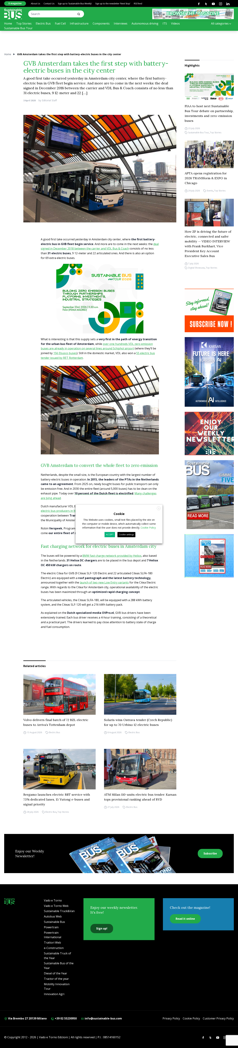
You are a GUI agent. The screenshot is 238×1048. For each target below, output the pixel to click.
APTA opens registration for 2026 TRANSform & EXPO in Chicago (206, 178)
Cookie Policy (191, 1018)
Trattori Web (52, 942)
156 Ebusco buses (65, 353)
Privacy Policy (171, 1018)
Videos (175, 23)
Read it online (185, 919)
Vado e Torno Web (56, 906)
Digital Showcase (196, 267)
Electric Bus (43, 23)
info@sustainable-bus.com (103, 1018)
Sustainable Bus (54, 922)
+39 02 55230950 (65, 1018)
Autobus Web (53, 916)
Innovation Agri (54, 994)
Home (8, 23)
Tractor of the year (56, 979)
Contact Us (49, 3)
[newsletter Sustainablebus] (211, 433)
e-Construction (54, 948)
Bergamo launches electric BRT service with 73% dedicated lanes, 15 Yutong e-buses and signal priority (56, 799)
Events (210, 190)
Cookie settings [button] (126, 534)
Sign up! (101, 928)
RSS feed (138, 3)
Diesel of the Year (55, 973)
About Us (35, 3)
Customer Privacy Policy (218, 1018)
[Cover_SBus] (211, 494)
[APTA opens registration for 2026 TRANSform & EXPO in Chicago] (209, 154)
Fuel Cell (60, 23)
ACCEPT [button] (110, 534)
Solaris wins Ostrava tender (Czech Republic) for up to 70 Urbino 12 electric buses (138, 722)
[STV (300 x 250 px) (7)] (211, 556)
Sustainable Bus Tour (18, 28)
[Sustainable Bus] (13, 14)
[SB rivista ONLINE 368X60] (193, 14)
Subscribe (210, 853)
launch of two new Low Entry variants (104, 582)
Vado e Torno (53, 900)
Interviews (120, 23)
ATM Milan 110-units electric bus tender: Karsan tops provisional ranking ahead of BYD (140, 797)
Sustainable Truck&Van (59, 911)
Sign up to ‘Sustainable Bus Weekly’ (75, 3)
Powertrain (51, 927)
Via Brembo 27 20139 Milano (27, 1018)
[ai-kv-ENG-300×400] (211, 372)
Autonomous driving (145, 23)
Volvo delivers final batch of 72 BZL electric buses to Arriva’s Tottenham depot (55, 722)
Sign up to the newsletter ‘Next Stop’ (112, 3)
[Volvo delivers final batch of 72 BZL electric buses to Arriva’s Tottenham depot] (59, 694)
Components (101, 23)
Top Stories (24, 23)
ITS (165, 23)
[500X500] (99, 305)
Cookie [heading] (119, 514)
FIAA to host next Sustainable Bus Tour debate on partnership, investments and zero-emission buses (209, 113)
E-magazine (15, 3)
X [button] (158, 508)
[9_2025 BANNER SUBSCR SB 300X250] (211, 310)
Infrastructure (79, 23)
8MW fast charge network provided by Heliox (111, 556)
